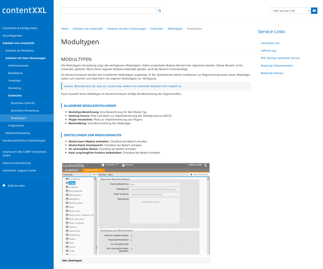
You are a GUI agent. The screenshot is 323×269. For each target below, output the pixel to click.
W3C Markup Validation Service (280, 58)
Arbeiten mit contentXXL (88, 28)
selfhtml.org (268, 50)
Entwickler (156, 28)
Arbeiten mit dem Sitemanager (126, 28)
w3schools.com (270, 43)
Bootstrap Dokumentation (277, 65)
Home (64, 28)
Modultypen (175, 28)
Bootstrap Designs (272, 73)
